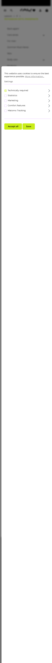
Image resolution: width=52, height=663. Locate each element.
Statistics (12, 95)
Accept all (13, 126)
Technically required (18, 90)
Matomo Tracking (17, 110)
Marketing (13, 100)
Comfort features (16, 105)
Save (28, 126)
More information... (34, 76)
